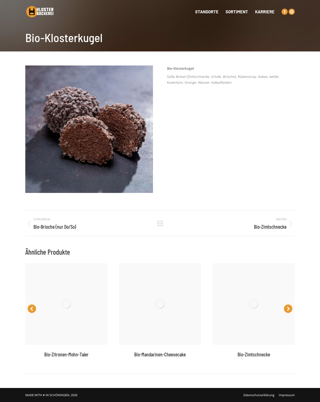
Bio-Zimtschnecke (254, 354)
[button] (32, 308)
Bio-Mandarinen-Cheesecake (160, 354)
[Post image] (66, 304)
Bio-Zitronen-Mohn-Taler (66, 354)
